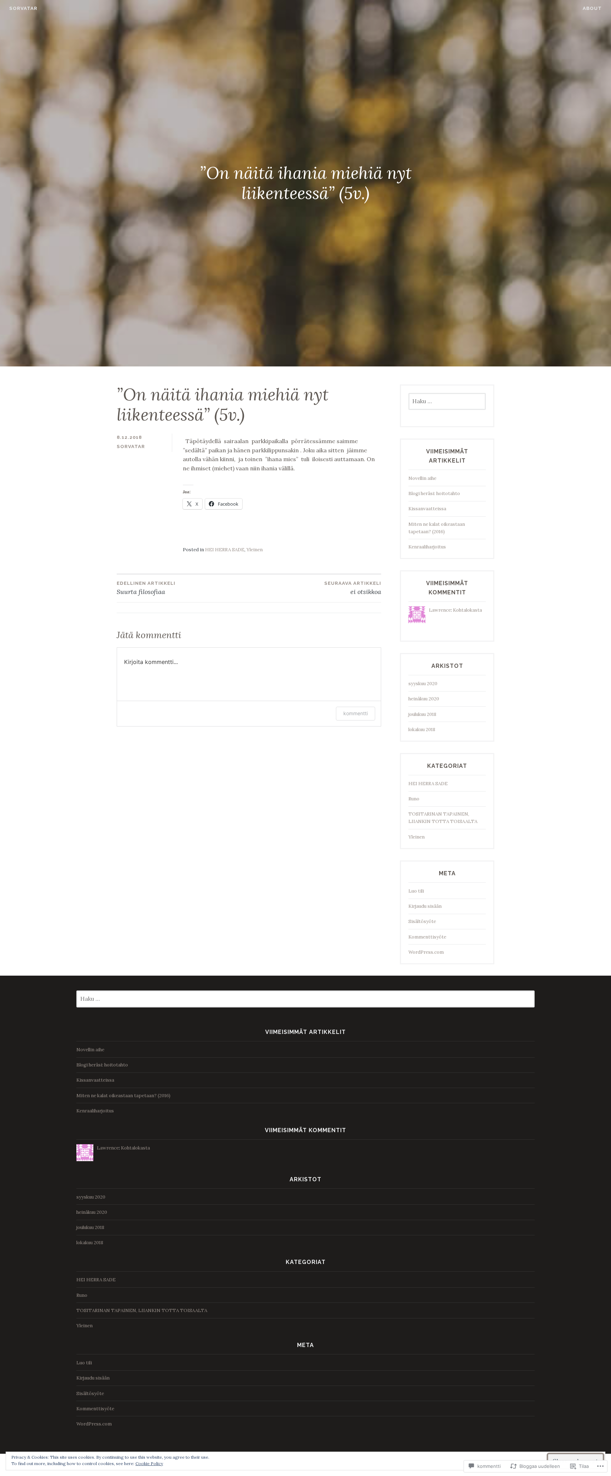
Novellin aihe (422, 478)
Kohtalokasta (467, 610)
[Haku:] (447, 402)
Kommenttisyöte (427, 937)
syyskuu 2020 (422, 684)
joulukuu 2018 (422, 714)
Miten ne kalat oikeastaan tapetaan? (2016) (123, 1096)
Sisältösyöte (422, 921)
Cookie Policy (149, 1463)
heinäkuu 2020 (423, 699)
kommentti (355, 713)
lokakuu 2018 (421, 730)
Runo (413, 799)
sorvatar (23, 8)
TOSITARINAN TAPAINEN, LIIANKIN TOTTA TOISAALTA (141, 1310)
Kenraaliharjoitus (427, 547)
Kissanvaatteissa (427, 509)
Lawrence (440, 610)
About (592, 8)
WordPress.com (426, 952)
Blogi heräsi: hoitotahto (434, 493)
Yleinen (254, 550)
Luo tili (416, 891)
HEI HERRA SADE (224, 550)
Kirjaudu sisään (425, 906)
